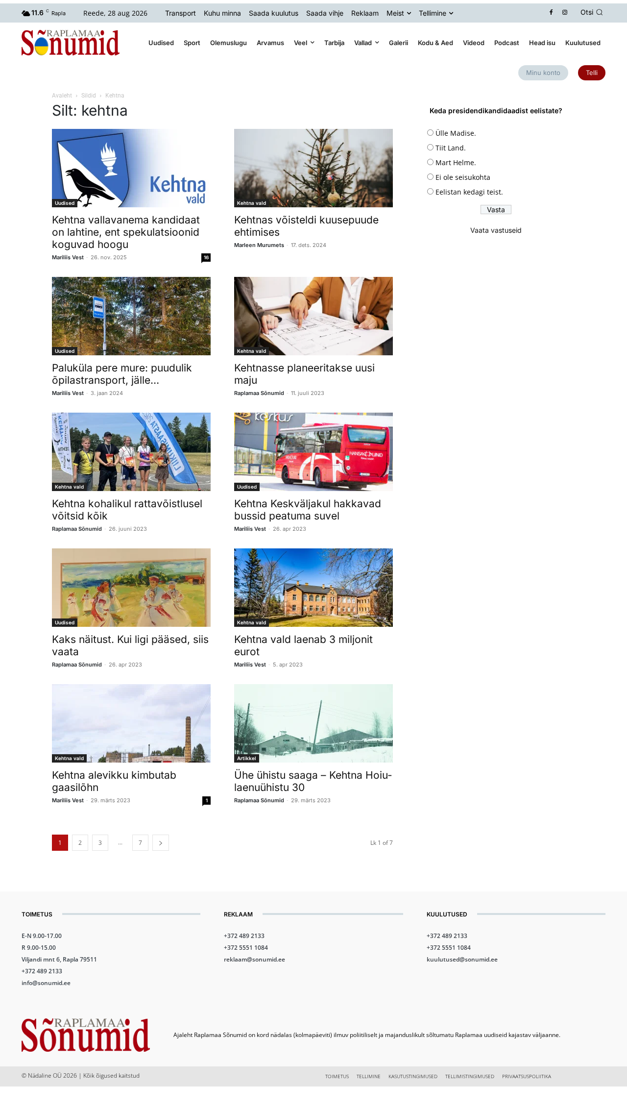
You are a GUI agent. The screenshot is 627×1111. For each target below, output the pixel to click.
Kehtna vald (251, 203)
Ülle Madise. (455, 133)
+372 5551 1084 (246, 947)
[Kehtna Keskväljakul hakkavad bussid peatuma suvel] (313, 452)
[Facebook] (551, 13)
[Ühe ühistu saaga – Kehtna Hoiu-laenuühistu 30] (313, 723)
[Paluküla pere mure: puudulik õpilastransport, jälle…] (131, 316)
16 (206, 257)
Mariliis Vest (68, 257)
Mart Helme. (455, 162)
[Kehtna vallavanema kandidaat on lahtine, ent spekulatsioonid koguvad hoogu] (131, 168)
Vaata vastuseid (496, 230)
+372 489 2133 (42, 971)
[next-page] (160, 843)
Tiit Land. (450, 147)
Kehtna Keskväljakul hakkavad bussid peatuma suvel (307, 509)
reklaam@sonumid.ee (254, 959)
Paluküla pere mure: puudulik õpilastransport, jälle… (122, 374)
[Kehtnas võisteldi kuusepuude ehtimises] (313, 168)
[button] (593, 12)
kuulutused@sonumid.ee (462, 959)
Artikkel (246, 758)
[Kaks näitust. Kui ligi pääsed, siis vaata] (131, 587)
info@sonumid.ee (46, 983)
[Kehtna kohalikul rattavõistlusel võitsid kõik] (131, 452)
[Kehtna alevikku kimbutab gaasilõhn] (131, 723)
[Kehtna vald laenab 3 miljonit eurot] (313, 587)
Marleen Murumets (259, 245)
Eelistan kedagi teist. (469, 192)
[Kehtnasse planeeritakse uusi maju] (313, 316)
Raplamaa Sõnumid (259, 393)
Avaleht (62, 95)
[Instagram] (565, 13)
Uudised (64, 203)
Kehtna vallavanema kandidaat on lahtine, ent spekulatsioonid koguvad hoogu (126, 232)
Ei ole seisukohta (462, 177)
